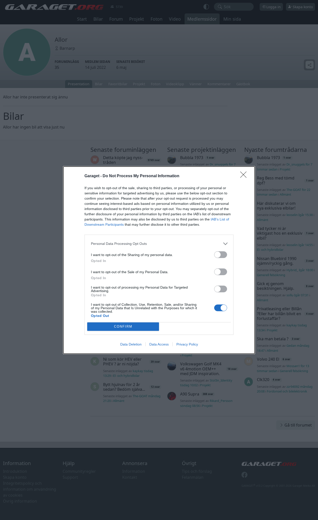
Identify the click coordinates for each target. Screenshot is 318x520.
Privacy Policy (187, 344)
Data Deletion (131, 344)
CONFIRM (123, 326)
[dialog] (159, 260)
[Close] (245, 176)
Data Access (159, 344)
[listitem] (159, 243)
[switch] (220, 254)
